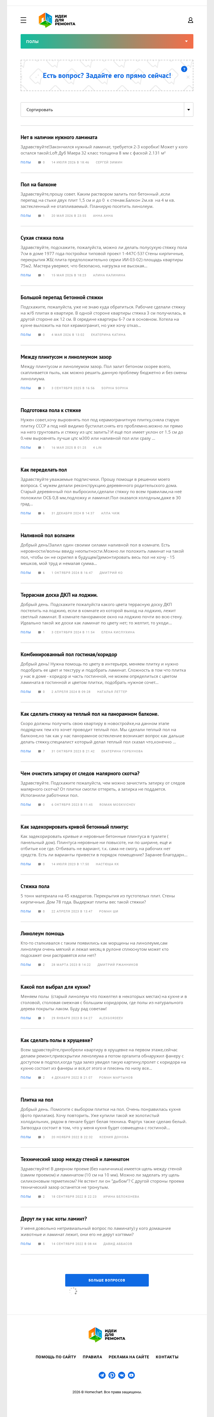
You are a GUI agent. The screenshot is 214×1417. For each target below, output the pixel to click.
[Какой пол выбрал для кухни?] (107, 1002)
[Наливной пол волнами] (107, 553)
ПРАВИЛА (92, 1357)
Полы (26, 162)
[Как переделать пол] (107, 491)
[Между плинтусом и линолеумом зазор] (107, 372)
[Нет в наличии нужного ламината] (107, 149)
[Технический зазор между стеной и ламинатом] (107, 1177)
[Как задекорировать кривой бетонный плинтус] (107, 845)
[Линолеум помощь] (107, 948)
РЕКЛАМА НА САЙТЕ (129, 1357)
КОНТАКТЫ (167, 1357)
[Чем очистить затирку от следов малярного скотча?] (107, 788)
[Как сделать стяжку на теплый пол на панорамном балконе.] (107, 732)
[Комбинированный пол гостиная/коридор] (107, 672)
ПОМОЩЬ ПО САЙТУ (56, 1357)
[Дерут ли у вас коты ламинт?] (107, 1231)
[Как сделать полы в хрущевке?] (107, 1058)
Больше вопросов (107, 1280)
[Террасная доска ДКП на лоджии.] (107, 613)
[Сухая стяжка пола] (107, 256)
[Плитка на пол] (107, 1118)
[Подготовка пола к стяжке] (107, 428)
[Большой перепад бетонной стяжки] (107, 315)
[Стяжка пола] (107, 898)
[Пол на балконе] (107, 199)
